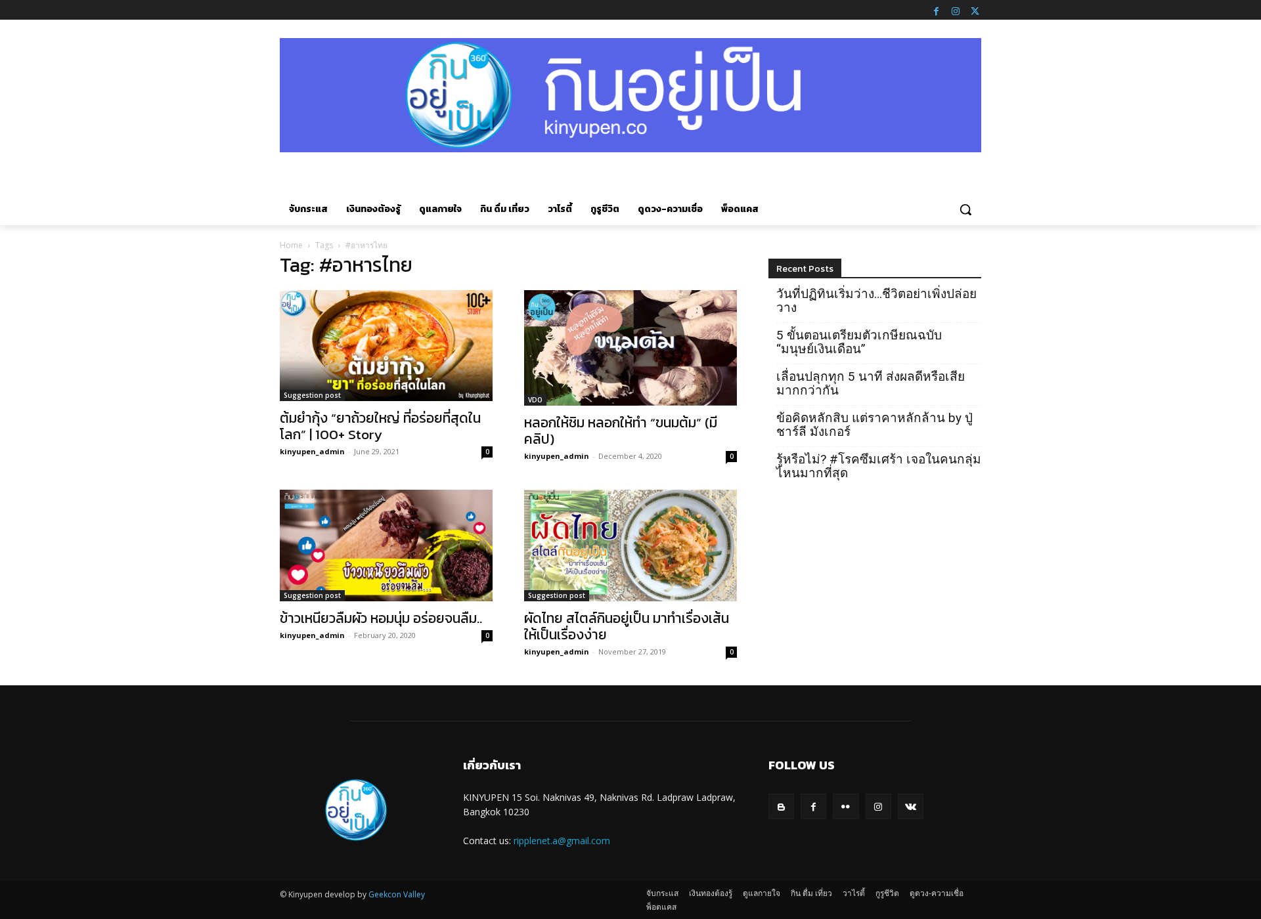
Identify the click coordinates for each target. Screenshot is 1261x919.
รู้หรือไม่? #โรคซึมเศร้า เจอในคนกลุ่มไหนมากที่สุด (878, 466)
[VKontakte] (910, 806)
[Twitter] (974, 9)
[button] (965, 209)
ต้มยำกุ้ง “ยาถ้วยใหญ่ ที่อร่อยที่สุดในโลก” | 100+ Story (380, 426)
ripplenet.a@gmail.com (562, 840)
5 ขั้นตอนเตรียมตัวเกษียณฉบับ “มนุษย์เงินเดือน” (859, 342)
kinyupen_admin (312, 451)
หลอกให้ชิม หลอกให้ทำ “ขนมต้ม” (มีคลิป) (620, 430)
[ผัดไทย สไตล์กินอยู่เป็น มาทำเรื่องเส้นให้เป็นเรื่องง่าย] (630, 545)
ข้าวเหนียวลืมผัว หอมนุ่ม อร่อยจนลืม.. (381, 618)
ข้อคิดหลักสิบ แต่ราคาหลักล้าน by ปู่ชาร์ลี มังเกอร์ (874, 424)
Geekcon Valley (396, 894)
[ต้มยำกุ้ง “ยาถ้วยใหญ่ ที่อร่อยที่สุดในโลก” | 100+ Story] (386, 346)
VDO (535, 399)
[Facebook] (935, 9)
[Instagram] (955, 9)
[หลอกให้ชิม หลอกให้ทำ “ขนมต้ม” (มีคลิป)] (630, 348)
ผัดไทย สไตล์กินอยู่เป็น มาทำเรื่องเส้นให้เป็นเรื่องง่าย (626, 626)
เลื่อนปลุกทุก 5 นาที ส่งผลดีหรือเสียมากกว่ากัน (870, 383)
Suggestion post (312, 395)
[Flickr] (845, 806)
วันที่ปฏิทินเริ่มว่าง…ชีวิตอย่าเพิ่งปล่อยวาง (876, 300)
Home (291, 245)
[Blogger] (781, 806)
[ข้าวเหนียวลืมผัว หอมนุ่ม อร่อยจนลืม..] (386, 545)
